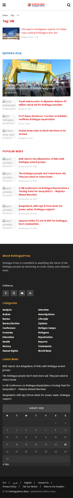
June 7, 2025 (25, 124)
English (28, 482)
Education (8, 337)
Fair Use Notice (30, 486)
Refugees (43, 332)
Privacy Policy (9, 486)
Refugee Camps (47, 328)
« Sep (6, 464)
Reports (43, 341)
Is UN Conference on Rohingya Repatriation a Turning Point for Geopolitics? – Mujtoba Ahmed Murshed (44, 191)
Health (6, 341)
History (7, 346)
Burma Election (11, 323)
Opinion (42, 323)
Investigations (46, 314)
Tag (12, 15)
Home (5, 15)
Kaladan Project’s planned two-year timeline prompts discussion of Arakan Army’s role (32, 86)
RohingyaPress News (19, 491)
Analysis (7, 309)
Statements (45, 346)
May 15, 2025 (28, 37)
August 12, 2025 (26, 138)
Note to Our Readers (54, 486)
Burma (6, 319)
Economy (8, 332)
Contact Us (43, 482)
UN (18, 15)
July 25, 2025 (12, 93)
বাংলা (4, 482)
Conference (9, 328)
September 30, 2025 (28, 167)
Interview (43, 309)
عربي (15, 482)
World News (44, 350)
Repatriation (45, 337)
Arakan (6, 314)
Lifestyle (43, 319)
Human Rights (10, 350)
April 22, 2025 (25, 109)
